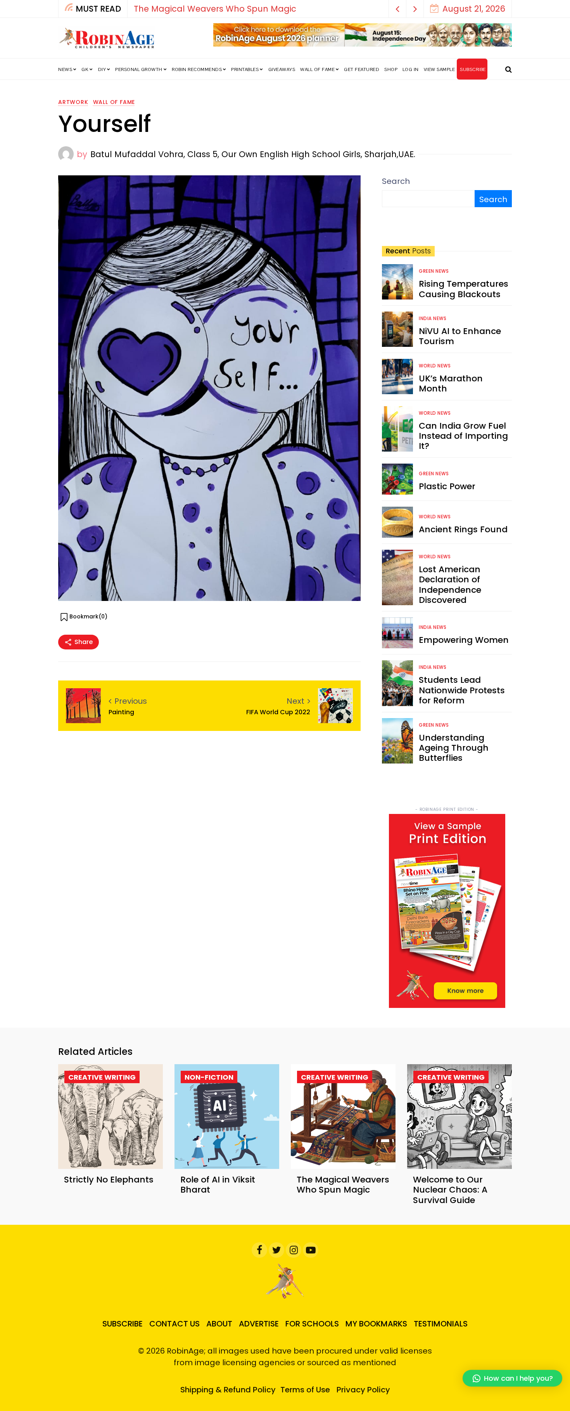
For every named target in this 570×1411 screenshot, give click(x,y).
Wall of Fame (317, 69)
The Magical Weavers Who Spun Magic (215, 8)
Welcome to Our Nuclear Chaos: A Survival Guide (450, 1190)
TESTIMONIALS (441, 1323)
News (65, 69)
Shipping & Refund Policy (228, 1389)
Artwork (73, 102)
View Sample (439, 69)
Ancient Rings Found (463, 529)
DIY (102, 69)
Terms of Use (305, 1389)
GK (84, 69)
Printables (245, 69)
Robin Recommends (197, 69)
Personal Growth (138, 69)
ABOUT (219, 1323)
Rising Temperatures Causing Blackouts (463, 289)
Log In (410, 69)
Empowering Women (464, 640)
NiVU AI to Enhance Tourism (460, 336)
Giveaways (281, 69)
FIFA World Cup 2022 (278, 712)
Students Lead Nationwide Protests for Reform (462, 690)
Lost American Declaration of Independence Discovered (450, 584)
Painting (121, 712)
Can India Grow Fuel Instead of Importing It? (463, 436)
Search (396, 181)
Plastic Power (447, 486)
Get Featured (361, 69)
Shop (390, 69)
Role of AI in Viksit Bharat (217, 1185)
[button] (397, 8)
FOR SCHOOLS (312, 1323)
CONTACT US (174, 1323)
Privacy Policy (363, 1389)
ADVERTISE (259, 1323)
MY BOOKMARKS (376, 1323)
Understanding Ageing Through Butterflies (454, 748)
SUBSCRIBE (473, 69)
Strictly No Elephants (109, 1180)
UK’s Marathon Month (451, 383)
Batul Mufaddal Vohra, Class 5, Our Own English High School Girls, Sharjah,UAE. (252, 154)
